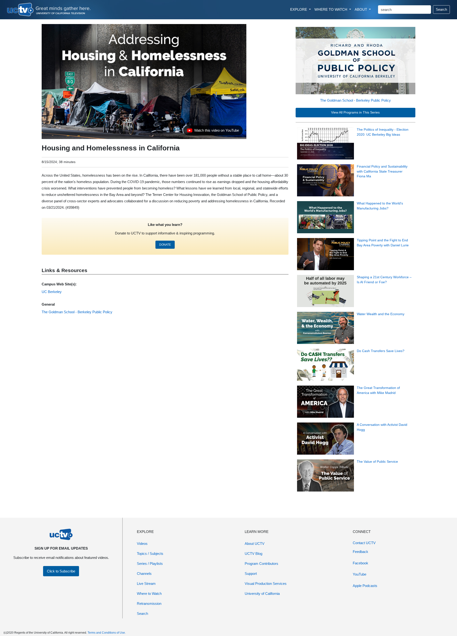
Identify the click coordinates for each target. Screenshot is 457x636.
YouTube (359, 574)
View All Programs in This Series (355, 112)
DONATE (165, 244)
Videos (142, 544)
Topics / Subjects (150, 554)
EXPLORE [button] (299, 9)
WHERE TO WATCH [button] (331, 9)
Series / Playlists (150, 563)
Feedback (360, 552)
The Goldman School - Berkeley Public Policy (355, 100)
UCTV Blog (253, 554)
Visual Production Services (266, 583)
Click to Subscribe (61, 571)
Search (441, 9)
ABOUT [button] (361, 9)
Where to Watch (149, 593)
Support (251, 573)
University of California (262, 593)
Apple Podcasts (365, 586)
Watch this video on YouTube (213, 131)
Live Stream (146, 583)
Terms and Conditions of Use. (107, 632)
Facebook (360, 563)
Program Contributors (261, 563)
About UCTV (254, 544)
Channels (144, 573)
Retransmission (149, 603)
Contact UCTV (364, 543)
